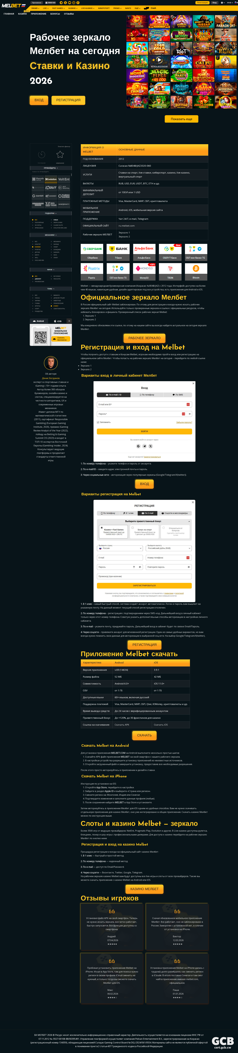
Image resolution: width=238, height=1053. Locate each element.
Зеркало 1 (124, 232)
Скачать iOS (161, 724)
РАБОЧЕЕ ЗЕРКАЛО (145, 338)
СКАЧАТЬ (144, 735)
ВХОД (39, 100)
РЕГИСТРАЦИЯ (68, 100)
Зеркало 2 (124, 236)
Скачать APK (122, 724)
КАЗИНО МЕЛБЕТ (144, 889)
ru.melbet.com (127, 225)
